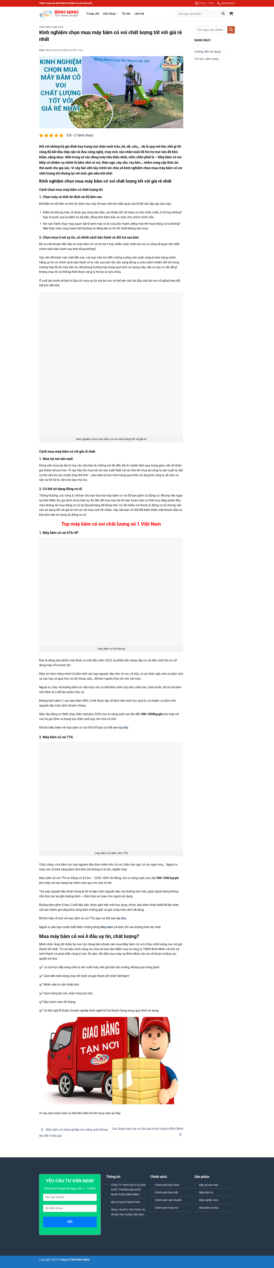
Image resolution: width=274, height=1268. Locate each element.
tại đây (123, 727)
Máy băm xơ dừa (208, 1207)
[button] (231, 13)
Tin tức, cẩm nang (206, 59)
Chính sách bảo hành (167, 1185)
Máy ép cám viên (208, 1185)
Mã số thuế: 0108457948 (125, 1202)
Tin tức (126, 13)
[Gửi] (223, 13)
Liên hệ (139, 13)
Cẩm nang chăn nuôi (51, 27)
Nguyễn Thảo (75, 50)
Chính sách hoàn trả (166, 1207)
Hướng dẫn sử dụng (207, 51)
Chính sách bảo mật (166, 1192)
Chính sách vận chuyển (168, 1200)
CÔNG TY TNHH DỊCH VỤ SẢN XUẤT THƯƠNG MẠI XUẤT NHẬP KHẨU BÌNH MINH (128, 1189)
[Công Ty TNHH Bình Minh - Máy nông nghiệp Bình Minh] (59, 14)
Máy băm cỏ (206, 1192)
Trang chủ (92, 13)
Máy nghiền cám (208, 1200)
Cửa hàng (109, 13)
